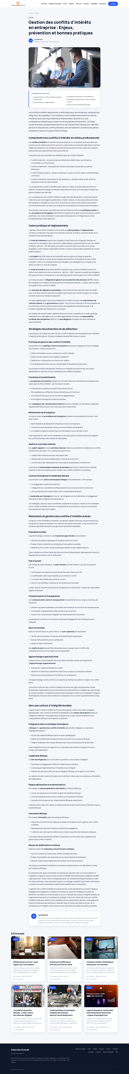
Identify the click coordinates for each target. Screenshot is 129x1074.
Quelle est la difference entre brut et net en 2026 (61, 963)
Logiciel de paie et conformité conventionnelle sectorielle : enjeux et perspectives (99, 1012)
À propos (103, 4)
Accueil (44, 4)
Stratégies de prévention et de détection (80, 96)
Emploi (71, 4)
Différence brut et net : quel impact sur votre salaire (25, 963)
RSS (117, 1052)
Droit (65, 4)
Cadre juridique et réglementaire (43, 102)
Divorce (79, 4)
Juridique (94, 4)
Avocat (86, 4)
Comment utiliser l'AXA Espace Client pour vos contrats (99, 963)
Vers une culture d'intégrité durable (78, 105)
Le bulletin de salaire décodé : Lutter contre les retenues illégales (23, 1012)
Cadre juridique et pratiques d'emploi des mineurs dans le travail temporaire (62, 1012)
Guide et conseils (55, 4)
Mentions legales (108, 1052)
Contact (113, 4)
